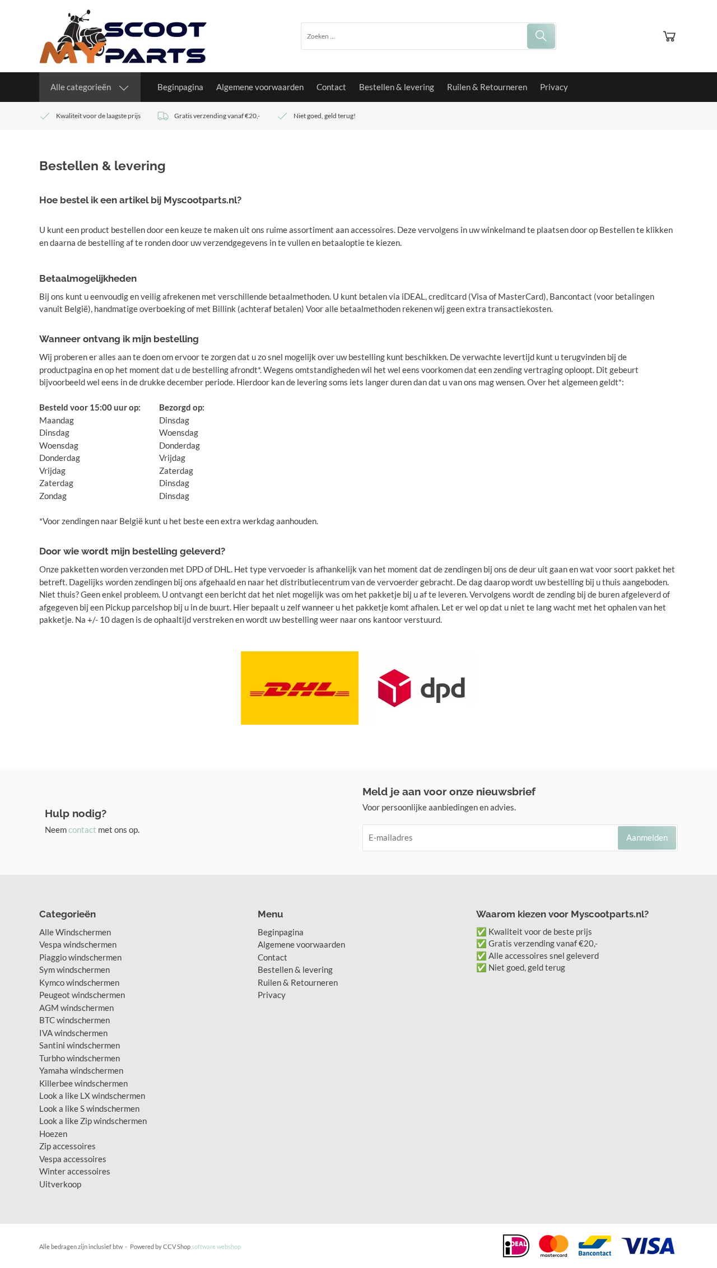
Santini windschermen (79, 1045)
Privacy (554, 87)
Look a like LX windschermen (92, 1095)
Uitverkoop (60, 1184)
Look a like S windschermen (89, 1108)
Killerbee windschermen (83, 1083)
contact (82, 829)
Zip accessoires (67, 1146)
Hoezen (53, 1134)
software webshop (216, 1246)
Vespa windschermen (78, 944)
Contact (331, 87)
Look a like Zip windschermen (93, 1121)
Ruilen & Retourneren (487, 87)
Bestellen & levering (396, 87)
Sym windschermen (74, 969)
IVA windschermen (73, 1033)
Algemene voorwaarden (260, 87)
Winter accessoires (74, 1171)
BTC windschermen (74, 1020)
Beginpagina (180, 87)
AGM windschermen (76, 1008)
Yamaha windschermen (81, 1070)
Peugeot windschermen (82, 995)
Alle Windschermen (75, 932)
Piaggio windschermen (80, 957)
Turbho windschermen (79, 1058)
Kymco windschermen (79, 982)
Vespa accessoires (72, 1159)
